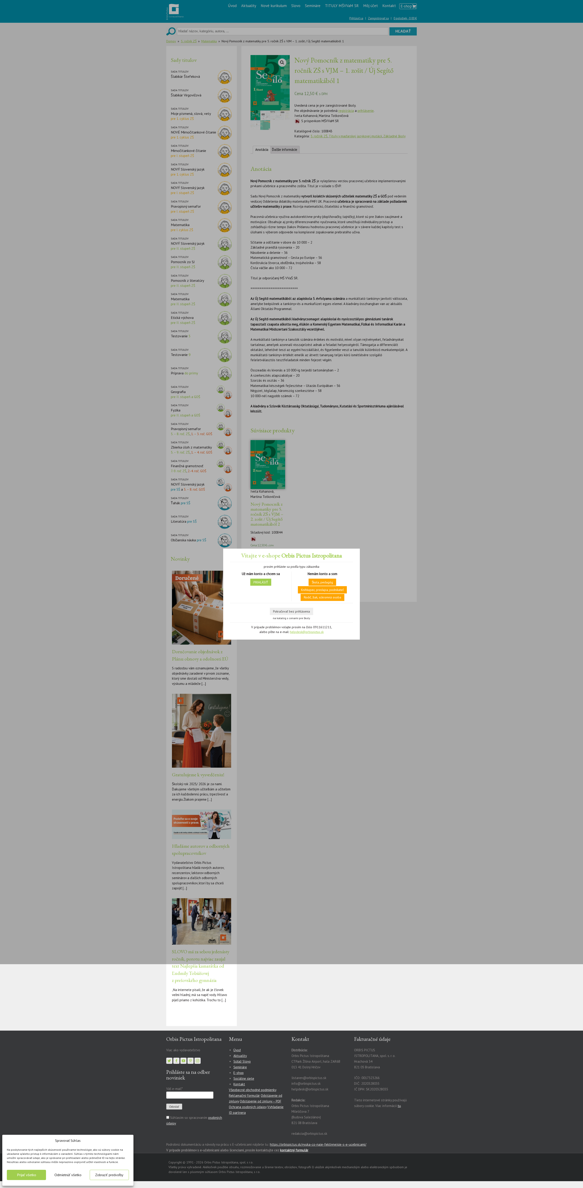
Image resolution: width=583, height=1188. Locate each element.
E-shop (238, 1073)
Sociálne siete (243, 1078)
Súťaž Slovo (242, 1061)
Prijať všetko (26, 1175)
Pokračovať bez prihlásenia (291, 611)
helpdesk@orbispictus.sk (307, 632)
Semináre (240, 1067)
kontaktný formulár (294, 1150)
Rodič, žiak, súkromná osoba (322, 597)
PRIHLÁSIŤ (260, 582)
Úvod (237, 1050)
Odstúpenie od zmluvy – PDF (260, 1101)
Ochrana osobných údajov (247, 1107)
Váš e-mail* (174, 1089)
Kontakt (239, 1084)
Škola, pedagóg (322, 582)
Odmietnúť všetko (67, 1175)
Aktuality (240, 1056)
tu (399, 1106)
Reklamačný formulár (244, 1095)
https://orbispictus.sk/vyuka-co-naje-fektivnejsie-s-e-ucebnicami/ (318, 1144)
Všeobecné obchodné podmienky (252, 1090)
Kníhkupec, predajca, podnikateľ (322, 590)
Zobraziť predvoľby (109, 1175)
